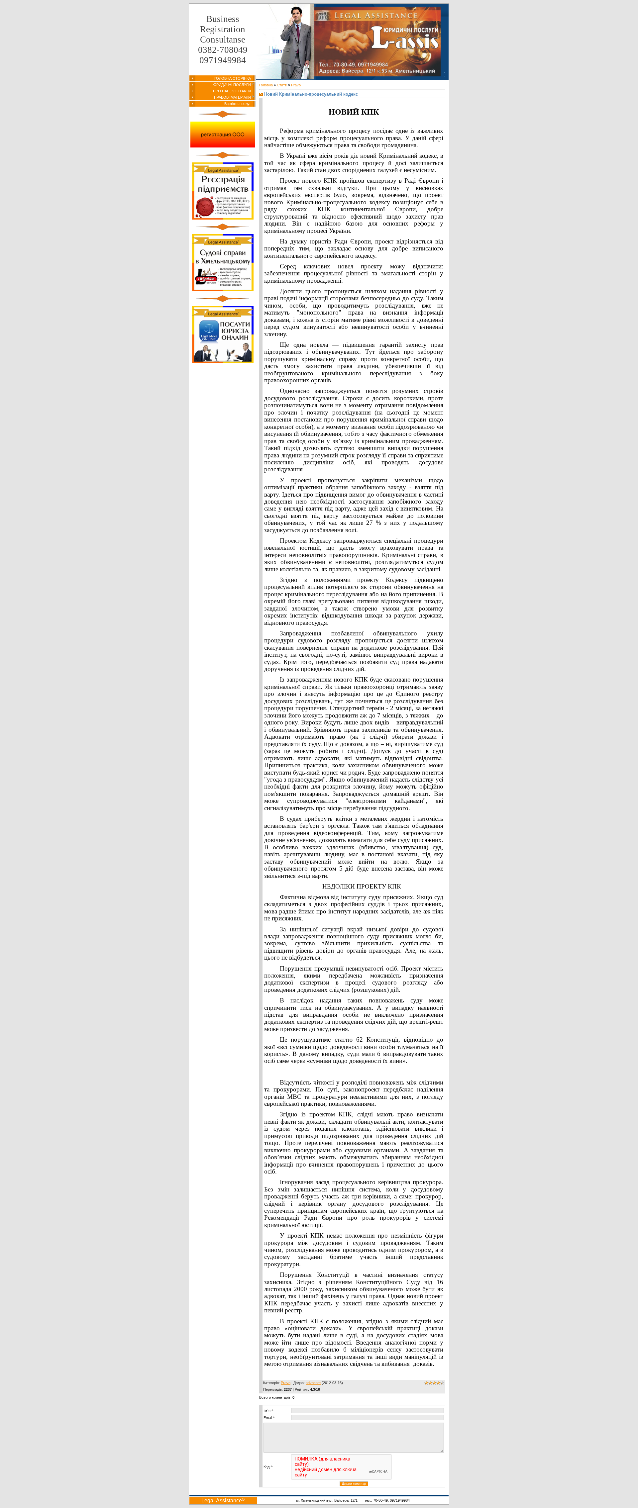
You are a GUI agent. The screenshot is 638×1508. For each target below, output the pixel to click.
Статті (282, 85)
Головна (266, 85)
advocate (313, 1383)
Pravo (296, 85)
